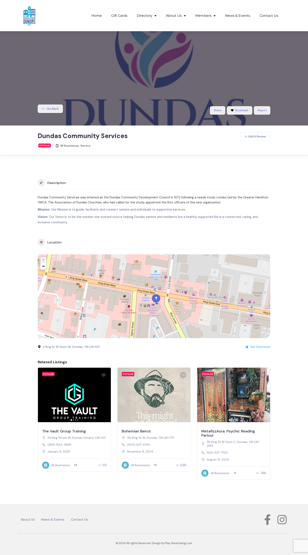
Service (85, 145)
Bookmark (242, 110)
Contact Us (269, 16)
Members (203, 16)
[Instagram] (282, 519)
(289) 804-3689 (59, 444)
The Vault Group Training (64, 431)
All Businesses (69, 145)
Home (96, 16)
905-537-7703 (217, 452)
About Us (174, 16)
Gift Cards (119, 16)
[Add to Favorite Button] (103, 375)
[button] (43, 395)
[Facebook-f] (267, 519)
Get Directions (260, 347)
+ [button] (43, 260)
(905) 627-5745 (138, 444)
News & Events (237, 16)
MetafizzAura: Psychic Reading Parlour (228, 433)
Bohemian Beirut (136, 431)
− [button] (43, 266)
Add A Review (257, 136)
